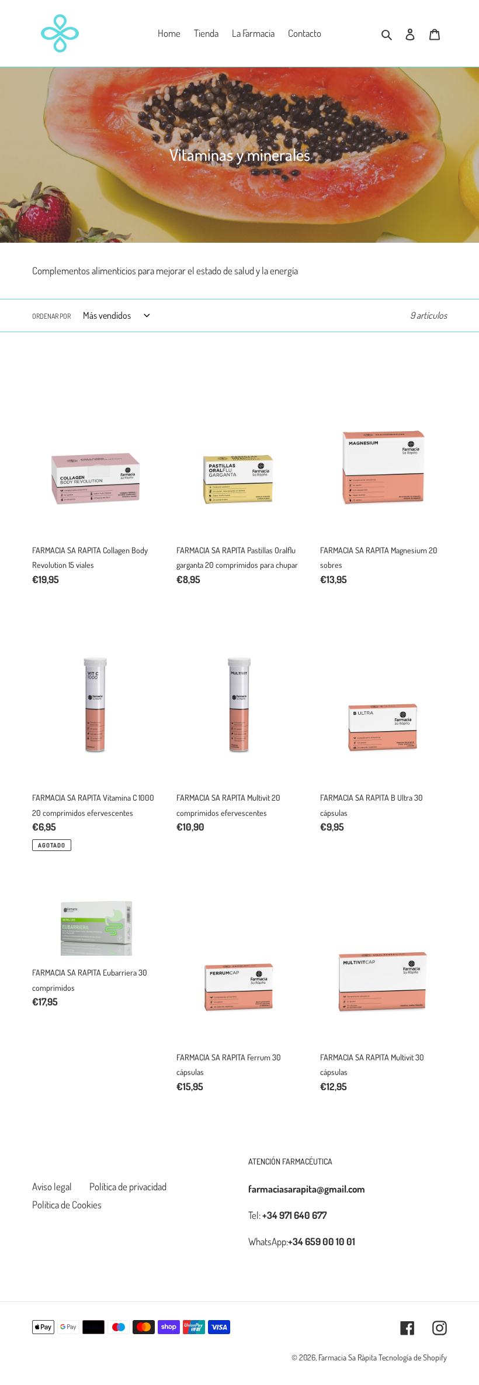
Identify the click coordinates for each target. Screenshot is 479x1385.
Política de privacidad (127, 1186)
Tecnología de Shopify (413, 1357)
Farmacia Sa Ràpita (347, 1357)
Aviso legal (52, 1186)
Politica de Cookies (67, 1204)
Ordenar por (51, 316)
